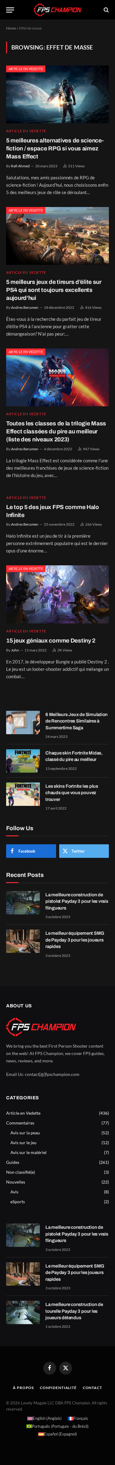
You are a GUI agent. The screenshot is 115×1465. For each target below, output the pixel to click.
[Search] (105, 10)
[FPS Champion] (58, 9)
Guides (12, 1162)
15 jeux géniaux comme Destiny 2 (50, 640)
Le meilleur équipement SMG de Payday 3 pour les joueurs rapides (74, 940)
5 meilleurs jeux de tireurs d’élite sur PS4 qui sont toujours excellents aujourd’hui (54, 290)
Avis (14, 1191)
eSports (17, 1201)
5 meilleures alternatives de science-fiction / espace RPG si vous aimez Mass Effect (54, 148)
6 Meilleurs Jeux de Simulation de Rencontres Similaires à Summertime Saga (76, 721)
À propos (23, 1387)
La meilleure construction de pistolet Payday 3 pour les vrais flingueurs (76, 901)
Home (11, 28)
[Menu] (10, 10)
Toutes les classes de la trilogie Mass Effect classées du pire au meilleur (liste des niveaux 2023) (56, 431)
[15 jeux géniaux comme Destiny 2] (57, 594)
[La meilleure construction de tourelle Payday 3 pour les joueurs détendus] (23, 1312)
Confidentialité (58, 1387)
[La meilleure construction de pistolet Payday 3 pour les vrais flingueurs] (23, 902)
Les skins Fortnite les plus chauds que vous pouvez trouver (71, 793)
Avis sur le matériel (28, 1152)
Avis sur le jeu (23, 1142)
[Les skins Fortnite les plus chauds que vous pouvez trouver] (23, 794)
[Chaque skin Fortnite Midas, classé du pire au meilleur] (23, 761)
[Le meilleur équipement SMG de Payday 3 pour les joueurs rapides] (23, 941)
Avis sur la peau (25, 1132)
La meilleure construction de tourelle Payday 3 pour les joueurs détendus (74, 1311)
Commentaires (20, 1122)
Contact (92, 1387)
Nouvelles (15, 1181)
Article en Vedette (26, 69)
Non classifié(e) (20, 1172)
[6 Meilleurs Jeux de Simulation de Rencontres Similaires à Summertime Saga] (23, 722)
